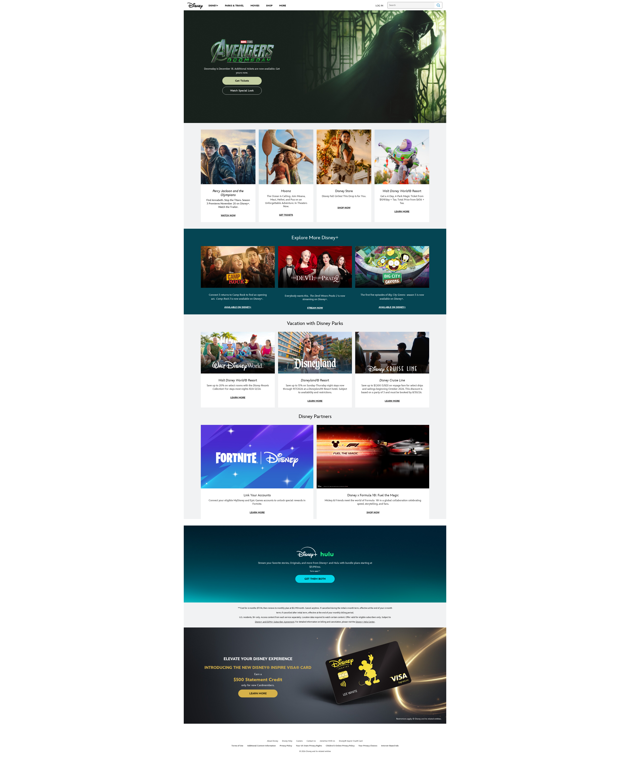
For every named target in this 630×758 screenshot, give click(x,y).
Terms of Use (237, 746)
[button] (381, 5)
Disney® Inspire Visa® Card (351, 741)
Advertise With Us (327, 741)
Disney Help (287, 741)
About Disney (272, 741)
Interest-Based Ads (390, 746)
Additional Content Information (261, 746)
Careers (299, 741)
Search (438, 5)
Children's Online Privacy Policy (340, 746)
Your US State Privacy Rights (309, 746)
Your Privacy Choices (367, 746)
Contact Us (311, 741)
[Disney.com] (195, 6)
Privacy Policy (286, 746)
